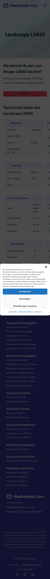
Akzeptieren (25, 291)
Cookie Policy (13, 311)
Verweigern (25, 299)
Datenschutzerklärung (26, 311)
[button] (46, 267)
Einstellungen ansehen (25, 306)
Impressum (37, 311)
